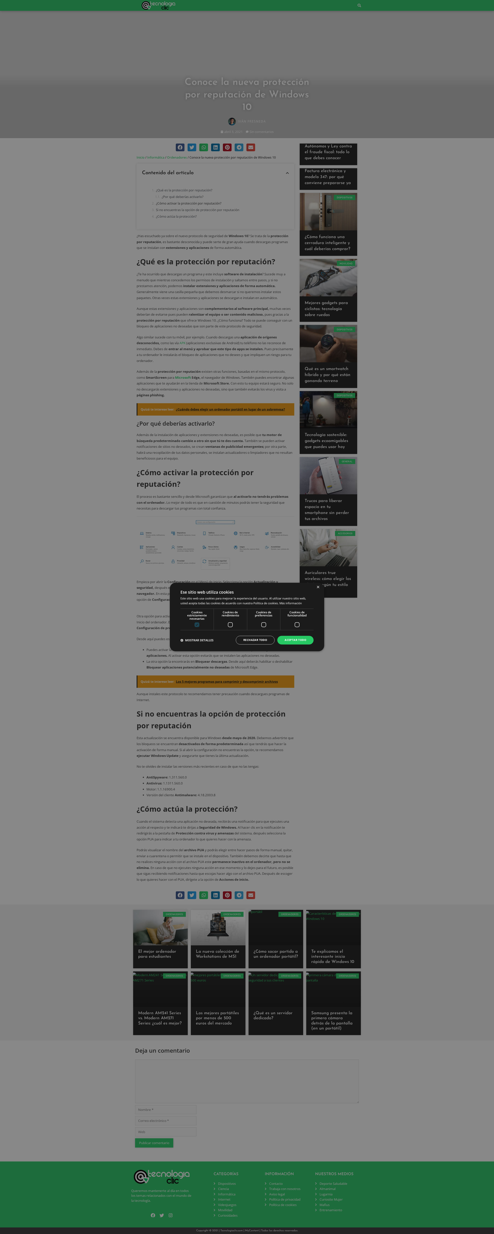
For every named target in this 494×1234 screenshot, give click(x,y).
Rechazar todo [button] (255, 640)
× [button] (317, 587)
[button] (196, 640)
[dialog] (247, 617)
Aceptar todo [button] (295, 640)
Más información (290, 603)
